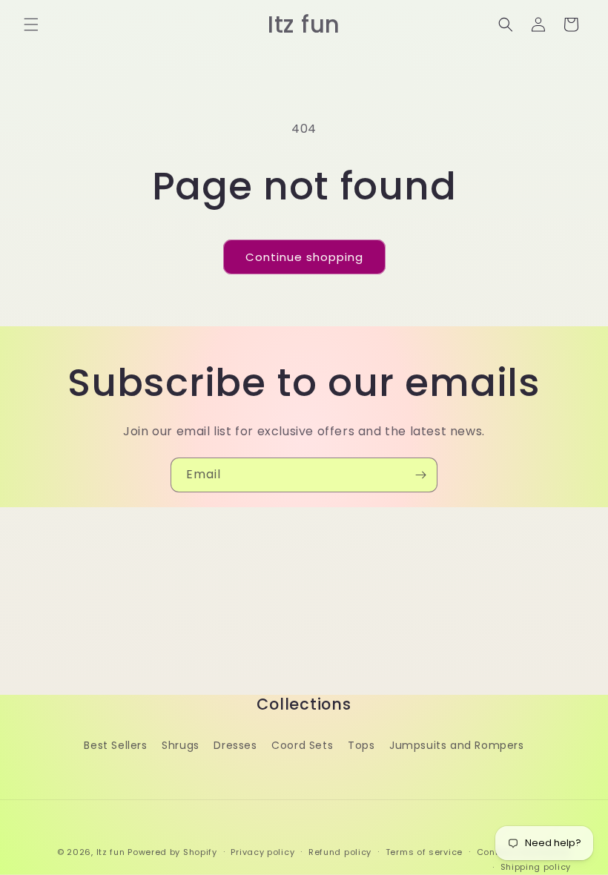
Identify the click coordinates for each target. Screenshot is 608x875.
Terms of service (424, 852)
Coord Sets (302, 745)
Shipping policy (536, 867)
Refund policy (339, 852)
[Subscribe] (420, 475)
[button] (31, 24)
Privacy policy (262, 852)
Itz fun (110, 852)
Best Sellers (115, 745)
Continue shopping (304, 257)
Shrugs (180, 745)
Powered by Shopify (172, 852)
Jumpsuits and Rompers (456, 745)
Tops (361, 745)
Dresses (235, 745)
